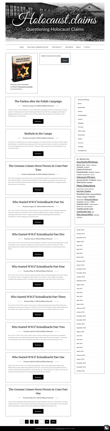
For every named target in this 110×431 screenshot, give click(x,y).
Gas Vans (92, 174)
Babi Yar (79, 165)
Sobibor (80, 139)
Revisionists (81, 135)
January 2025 (80, 265)
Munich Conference (89, 188)
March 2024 (80, 304)
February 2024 (81, 308)
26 (47, 421)
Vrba (93, 211)
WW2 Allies (96, 215)
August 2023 (80, 331)
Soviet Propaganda (93, 204)
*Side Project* (57, 47)
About (78, 47)
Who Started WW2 (85, 214)
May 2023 (79, 343)
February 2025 (81, 261)
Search (65, 60)
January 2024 (80, 312)
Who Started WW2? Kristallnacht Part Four (38, 266)
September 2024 (81, 280)
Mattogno (90, 182)
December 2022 (81, 363)
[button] (106, 427)
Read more (38, 121)
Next (53, 421)
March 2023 (80, 351)
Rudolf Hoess (87, 201)
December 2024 (81, 269)
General (80, 119)
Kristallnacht (92, 180)
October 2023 (81, 324)
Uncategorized (82, 150)
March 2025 (80, 257)
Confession (93, 165)
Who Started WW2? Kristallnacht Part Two (38, 327)
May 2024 (79, 296)
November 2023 (81, 320)
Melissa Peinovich (48, 106)
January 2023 (80, 359)
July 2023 (79, 335)
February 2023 (81, 355)
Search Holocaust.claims (50, 56)
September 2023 (81, 328)
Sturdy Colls (80, 206)
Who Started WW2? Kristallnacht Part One (38, 357)
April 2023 (80, 347)
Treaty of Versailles (88, 206)
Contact (87, 47)
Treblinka (80, 146)
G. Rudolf (79, 174)
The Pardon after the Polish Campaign (38, 101)
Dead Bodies (86, 167)
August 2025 (80, 241)
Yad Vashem (79, 217)
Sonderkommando (82, 204)
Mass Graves (81, 182)
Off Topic (80, 127)
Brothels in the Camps (38, 133)
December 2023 (81, 316)
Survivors (80, 143)
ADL (78, 159)
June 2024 (79, 292)
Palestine (91, 197)
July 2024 (79, 288)
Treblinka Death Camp (85, 209)
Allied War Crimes (84, 159)
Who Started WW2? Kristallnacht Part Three (38, 296)
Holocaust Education (82, 180)
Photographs (80, 199)
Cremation (80, 167)
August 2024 (80, 284)
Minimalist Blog (60, 428)
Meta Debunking (86, 185)
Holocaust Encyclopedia (25, 87)
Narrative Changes (84, 191)
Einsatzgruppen (82, 115)
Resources (69, 47)
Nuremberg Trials (83, 194)
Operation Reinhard (95, 194)
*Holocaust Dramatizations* (38, 47)
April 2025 (80, 253)
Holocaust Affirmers (86, 177)
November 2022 (81, 367)
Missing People (80, 188)
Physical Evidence (91, 199)
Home (22, 47)
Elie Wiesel (91, 172)
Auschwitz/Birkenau (83, 99)
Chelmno (88, 165)
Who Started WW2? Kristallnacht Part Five (38, 234)
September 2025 (81, 237)
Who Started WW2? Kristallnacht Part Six (38, 202)
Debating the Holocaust (84, 169)
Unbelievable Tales (84, 211)
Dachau (80, 111)
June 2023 (79, 339)
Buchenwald (81, 107)
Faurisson (97, 172)
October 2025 (81, 233)
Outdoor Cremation (82, 196)
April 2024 (80, 300)
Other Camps (81, 131)
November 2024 (81, 273)
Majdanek (80, 123)
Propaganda (80, 202)
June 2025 (79, 245)
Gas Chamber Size (86, 174)
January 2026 (80, 230)
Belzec (80, 103)
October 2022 (81, 371)
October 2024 (81, 277)
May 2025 (79, 249)
